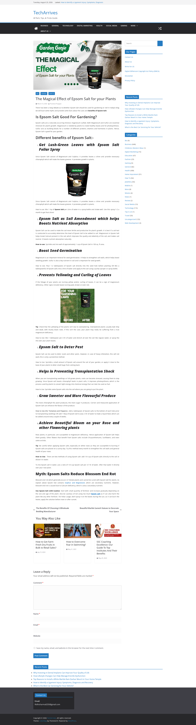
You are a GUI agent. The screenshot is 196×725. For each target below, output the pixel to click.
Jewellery (128, 182)
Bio (37, 93)
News (127, 197)
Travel (127, 215)
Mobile (127, 185)
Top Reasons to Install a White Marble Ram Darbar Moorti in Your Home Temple (67, 679)
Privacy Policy (130, 80)
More (133, 26)
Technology (67, 26)
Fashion (128, 159)
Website (36, 636)
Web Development (132, 223)
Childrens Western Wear (134, 148)
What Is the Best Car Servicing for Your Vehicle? (143, 127)
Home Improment (131, 174)
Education (128, 155)
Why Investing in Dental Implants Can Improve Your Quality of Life (61, 672)
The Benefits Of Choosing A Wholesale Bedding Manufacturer (52, 510)
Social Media (111, 26)
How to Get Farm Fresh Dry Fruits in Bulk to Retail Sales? (46, 544)
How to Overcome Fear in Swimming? (76, 543)
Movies (127, 193)
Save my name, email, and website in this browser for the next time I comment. (70, 648)
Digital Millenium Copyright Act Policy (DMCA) (142, 71)
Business (44, 26)
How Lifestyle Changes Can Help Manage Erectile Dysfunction (59, 676)
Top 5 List (128, 212)
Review (127, 200)
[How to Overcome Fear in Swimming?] (77, 525)
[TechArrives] (36, 28)
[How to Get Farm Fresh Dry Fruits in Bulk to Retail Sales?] (46, 525)
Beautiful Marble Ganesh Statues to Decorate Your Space (99, 510)
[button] (136, 25)
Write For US (129, 66)
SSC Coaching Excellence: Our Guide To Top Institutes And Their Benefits (107, 547)
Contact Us (129, 57)
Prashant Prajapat (55, 104)
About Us (44, 31)
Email (36, 625)
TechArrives (45, 12)
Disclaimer (129, 76)
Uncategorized (130, 219)
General (55, 26)
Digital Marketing (85, 26)
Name (36, 614)
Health (99, 26)
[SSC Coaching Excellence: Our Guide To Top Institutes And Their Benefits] (107, 525)
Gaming (124, 26)
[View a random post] (160, 28)
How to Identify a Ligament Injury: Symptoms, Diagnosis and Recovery (63, 682)
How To (51, 93)
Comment (38, 583)
